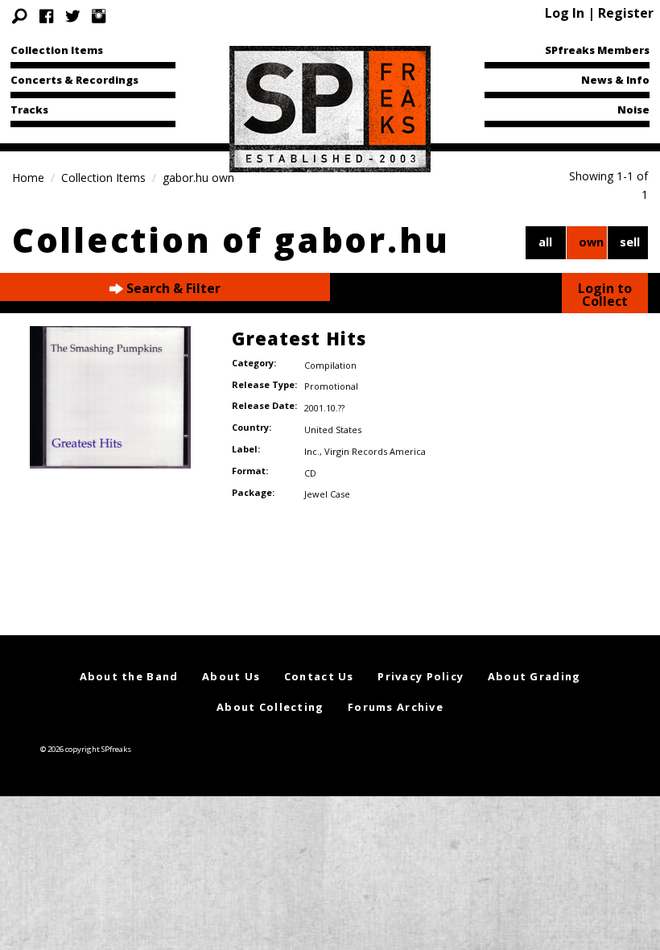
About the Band (129, 676)
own (591, 242)
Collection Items (56, 50)
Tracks (29, 109)
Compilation (330, 365)
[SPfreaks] (330, 108)
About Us (231, 676)
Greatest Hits (299, 338)
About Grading (534, 676)
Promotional (331, 386)
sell (630, 242)
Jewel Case (327, 494)
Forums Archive (395, 707)
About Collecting (270, 707)
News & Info (615, 79)
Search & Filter (172, 288)
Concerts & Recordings (74, 79)
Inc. (312, 451)
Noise (633, 109)
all (545, 242)
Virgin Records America (375, 451)
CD (310, 473)
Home (28, 177)
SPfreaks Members (597, 50)
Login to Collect (605, 294)
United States (332, 429)
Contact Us (319, 676)
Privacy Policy (420, 676)
